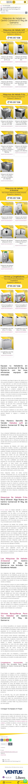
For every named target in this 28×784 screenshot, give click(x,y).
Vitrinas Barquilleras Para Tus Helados (14, 614)
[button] (25, 2)
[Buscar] (26, 13)
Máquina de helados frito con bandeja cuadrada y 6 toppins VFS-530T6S (21, 148)
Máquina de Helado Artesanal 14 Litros (21, 217)
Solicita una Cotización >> (7, 61)
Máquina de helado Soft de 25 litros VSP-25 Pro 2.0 (7, 58)
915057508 (3, 755)
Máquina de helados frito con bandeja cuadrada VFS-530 (21, 122)
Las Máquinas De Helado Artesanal (14, 559)
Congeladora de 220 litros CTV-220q (21, 329)
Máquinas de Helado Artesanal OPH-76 (7, 266)
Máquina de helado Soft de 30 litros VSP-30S (21, 58)
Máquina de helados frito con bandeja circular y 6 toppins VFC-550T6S (7, 176)
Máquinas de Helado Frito (14, 94)
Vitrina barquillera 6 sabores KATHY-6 (7, 305)
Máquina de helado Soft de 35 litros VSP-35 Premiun (7, 83)
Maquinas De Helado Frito (14, 497)
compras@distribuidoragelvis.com (9, 751)
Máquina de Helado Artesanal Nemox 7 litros (21, 242)
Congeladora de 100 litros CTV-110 (7, 352)
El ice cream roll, (5, 510)
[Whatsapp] (10, 740)
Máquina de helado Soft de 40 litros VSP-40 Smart (21, 83)
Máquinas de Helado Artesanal (14, 189)
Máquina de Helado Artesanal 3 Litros (7, 217)
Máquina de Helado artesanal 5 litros (7, 241)
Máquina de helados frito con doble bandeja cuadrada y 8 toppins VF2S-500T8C (7, 149)
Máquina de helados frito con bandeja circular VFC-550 (7, 122)
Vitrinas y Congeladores (14, 276)
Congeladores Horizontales (12, 662)
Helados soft (16, 423)
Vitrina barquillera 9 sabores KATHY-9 (21, 305)
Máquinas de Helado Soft (14, 30)
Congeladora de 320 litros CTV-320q (7, 329)
